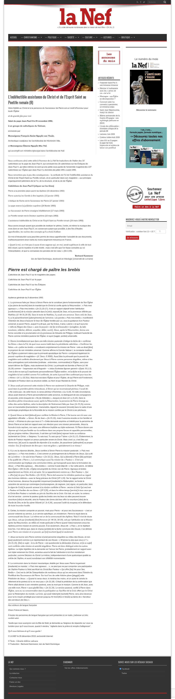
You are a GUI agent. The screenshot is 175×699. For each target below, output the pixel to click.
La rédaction (14, 673)
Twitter (124, 673)
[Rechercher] (165, 2)
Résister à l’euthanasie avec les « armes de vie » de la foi (109, 90)
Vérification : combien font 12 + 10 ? (140, 232)
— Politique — (52, 37)
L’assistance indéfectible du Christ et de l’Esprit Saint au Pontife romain (38, 220)
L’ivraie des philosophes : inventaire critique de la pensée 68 (110, 128)
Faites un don (15, 682)
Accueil (13, 37)
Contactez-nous (16, 678)
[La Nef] (87, 27)
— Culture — (88, 37)
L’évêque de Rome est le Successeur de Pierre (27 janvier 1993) (36, 201)
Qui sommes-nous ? (18, 669)
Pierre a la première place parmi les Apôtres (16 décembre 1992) (36, 191)
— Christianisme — (30, 37)
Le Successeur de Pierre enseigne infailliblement (29, 211)
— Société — (71, 37)
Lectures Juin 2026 (107, 134)
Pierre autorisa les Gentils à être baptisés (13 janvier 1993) (33, 196)
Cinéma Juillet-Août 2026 (110, 137)
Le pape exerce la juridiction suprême (24, 206)
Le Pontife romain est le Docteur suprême (26, 216)
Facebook (125, 669)
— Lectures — (107, 37)
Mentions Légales (17, 686)
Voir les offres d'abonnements (76, 668)
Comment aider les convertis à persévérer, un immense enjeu (109, 104)
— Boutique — (126, 37)
